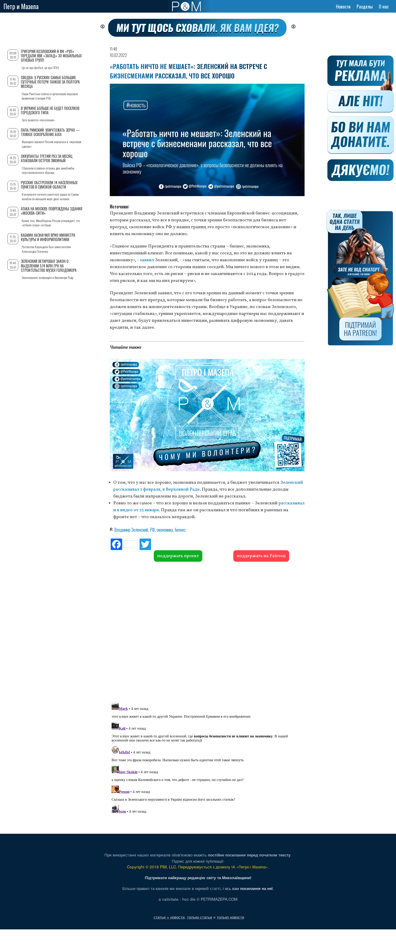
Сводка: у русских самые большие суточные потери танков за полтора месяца (50, 82)
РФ (152, 529)
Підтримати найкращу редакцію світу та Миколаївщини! (198, 877)
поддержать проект (178, 556)
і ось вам (248, 888)
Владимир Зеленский (131, 529)
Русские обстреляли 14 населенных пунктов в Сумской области (49, 185)
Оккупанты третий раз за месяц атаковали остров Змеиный (46, 158)
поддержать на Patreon (261, 556)
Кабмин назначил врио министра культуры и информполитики (48, 237)
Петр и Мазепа (20, 6)
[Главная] (186, 6)
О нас (384, 6)
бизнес (180, 529)
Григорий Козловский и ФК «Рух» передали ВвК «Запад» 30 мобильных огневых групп (51, 56)
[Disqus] (207, 631)
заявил (147, 260)
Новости (343, 6)
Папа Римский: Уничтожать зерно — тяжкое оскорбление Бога (50, 132)
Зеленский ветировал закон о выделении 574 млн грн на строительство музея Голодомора (49, 265)
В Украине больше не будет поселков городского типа (50, 110)
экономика (165, 529)
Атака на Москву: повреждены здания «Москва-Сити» (51, 211)
